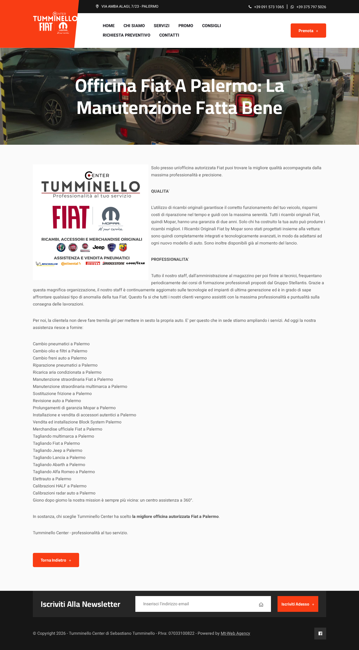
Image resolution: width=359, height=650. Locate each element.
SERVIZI (162, 26)
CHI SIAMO (134, 26)
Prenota (306, 30)
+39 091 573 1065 (269, 7)
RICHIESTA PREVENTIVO (126, 35)
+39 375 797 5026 (311, 7)
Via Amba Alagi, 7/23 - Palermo (129, 6)
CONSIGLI (211, 26)
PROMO (185, 26)
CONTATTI (169, 35)
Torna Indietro (53, 560)
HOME (109, 26)
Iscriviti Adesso (295, 604)
